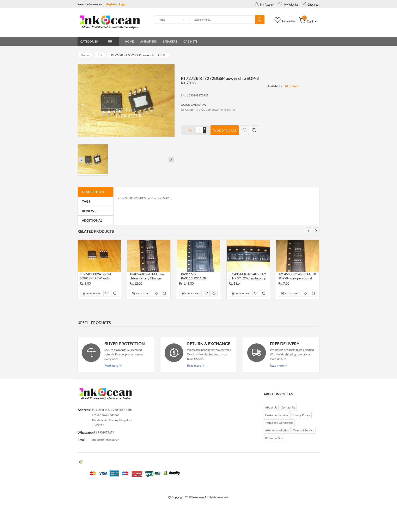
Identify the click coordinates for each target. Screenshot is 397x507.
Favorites (288, 21)
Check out (313, 4)
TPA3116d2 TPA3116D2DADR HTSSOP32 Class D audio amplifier (197, 276)
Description (93, 192)
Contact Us (288, 407)
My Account (266, 4)
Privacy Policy (301, 415)
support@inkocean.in (105, 439)
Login (122, 4)
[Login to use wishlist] (244, 130)
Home (129, 41)
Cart (309, 21)
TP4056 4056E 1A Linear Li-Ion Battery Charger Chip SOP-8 (147, 276)
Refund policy (274, 438)
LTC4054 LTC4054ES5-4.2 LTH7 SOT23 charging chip (247, 276)
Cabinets (190, 41)
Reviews (89, 211)
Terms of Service (303, 430)
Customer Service (276, 415)
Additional (92, 220)
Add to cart (226, 130)
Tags (86, 201)
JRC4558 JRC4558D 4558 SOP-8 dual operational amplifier (297, 276)
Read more (111, 365)
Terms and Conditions (279, 422)
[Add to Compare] (254, 130)
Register (111, 4)
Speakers (170, 41)
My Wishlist (290, 4)
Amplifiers (148, 41)
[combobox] (222, 19)
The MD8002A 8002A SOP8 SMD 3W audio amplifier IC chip (95, 276)
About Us (271, 407)
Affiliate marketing (277, 430)
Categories (89, 41)
